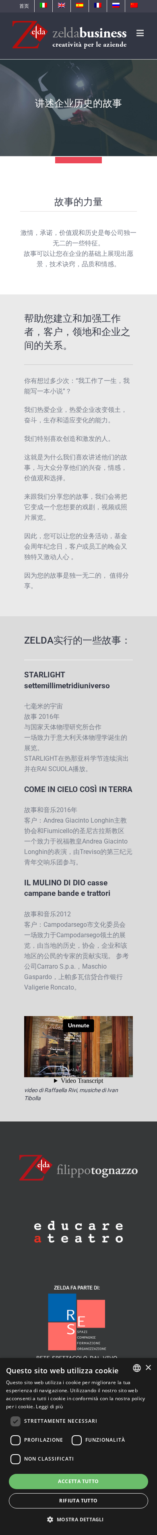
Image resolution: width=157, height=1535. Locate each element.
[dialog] (78, 1446)
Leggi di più (49, 1406)
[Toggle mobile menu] (140, 33)
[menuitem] (24, 6)
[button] (78, 1520)
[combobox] (137, 1368)
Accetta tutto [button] (78, 1481)
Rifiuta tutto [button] (78, 1500)
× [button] (148, 1368)
